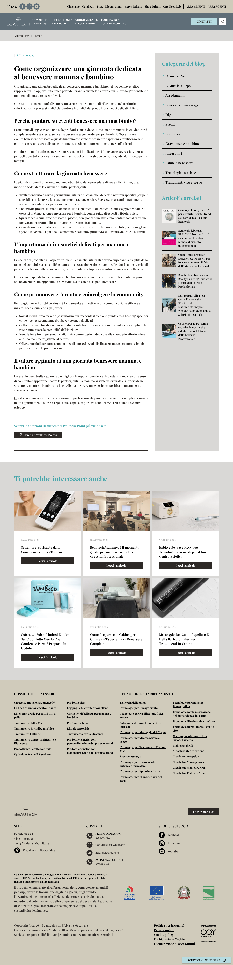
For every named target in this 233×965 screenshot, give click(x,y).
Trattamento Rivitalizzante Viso (34, 728)
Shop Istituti (153, 6)
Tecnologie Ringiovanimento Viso (194, 721)
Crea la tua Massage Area (188, 762)
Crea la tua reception (186, 756)
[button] (41, 21)
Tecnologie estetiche (180, 172)
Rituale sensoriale (78, 728)
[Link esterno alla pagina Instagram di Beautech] (29, 6)
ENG (14, 6)
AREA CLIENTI (195, 6)
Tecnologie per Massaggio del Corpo (143, 732)
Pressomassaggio (130, 756)
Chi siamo (73, 6)
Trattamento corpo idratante (85, 734)
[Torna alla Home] (18, 21)
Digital (170, 114)
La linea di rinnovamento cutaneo (35, 708)
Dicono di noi (113, 6)
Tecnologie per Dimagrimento (139, 708)
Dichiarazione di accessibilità (175, 944)
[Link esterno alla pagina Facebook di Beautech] (22, 6)
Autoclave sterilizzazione (188, 751)
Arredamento (175, 95)
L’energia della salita (133, 702)
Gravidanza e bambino (182, 143)
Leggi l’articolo (47, 561)
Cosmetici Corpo (178, 85)
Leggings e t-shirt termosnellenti (88, 708)
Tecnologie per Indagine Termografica (188, 704)
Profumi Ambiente (78, 723)
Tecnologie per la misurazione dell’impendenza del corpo (192, 713)
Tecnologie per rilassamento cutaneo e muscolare (137, 764)
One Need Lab (172, 6)
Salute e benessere (179, 163)
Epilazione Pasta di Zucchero (32, 754)
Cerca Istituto (133, 6)
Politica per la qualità (169, 925)
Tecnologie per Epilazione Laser (140, 771)
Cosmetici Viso (176, 76)
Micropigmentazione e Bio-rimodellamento (190, 738)
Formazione (174, 134)
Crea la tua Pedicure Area (189, 773)
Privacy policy (164, 930)
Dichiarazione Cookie (169, 939)
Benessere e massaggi (181, 105)
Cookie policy (163, 935)
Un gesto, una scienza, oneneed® (34, 702)
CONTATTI (204, 21)
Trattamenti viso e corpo (183, 182)
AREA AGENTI (217, 6)
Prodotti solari (76, 702)
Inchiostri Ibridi (183, 745)
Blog (100, 6)
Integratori (173, 153)
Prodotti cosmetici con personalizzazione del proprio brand (90, 741)
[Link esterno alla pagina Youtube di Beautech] (36, 6)
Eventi (170, 124)
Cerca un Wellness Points (40, 435)
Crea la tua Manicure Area (189, 767)
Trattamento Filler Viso (28, 723)
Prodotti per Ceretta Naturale (32, 749)
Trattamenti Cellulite (27, 734)
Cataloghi (88, 6)
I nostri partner (203, 811)
